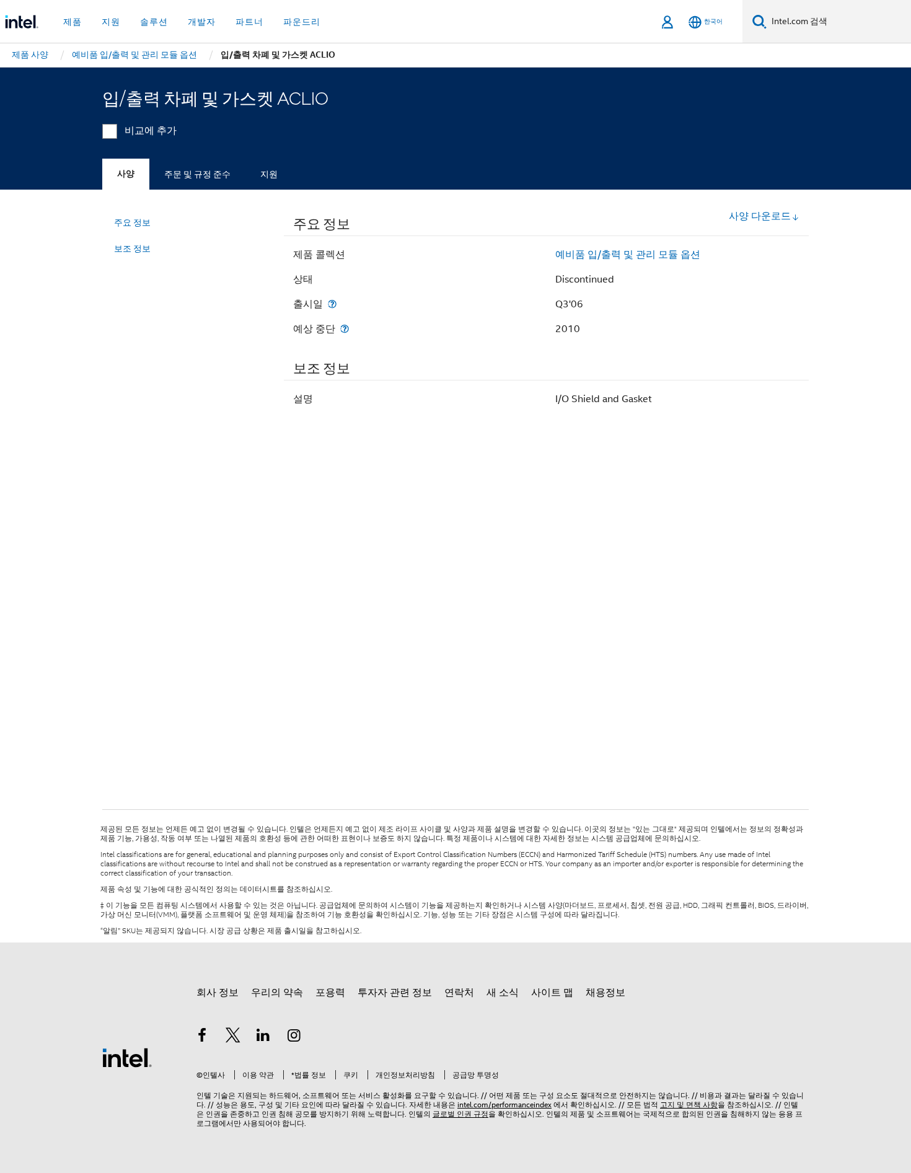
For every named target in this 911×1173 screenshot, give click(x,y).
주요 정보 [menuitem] (132, 222)
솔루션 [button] (154, 21)
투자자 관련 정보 (395, 992)
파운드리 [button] (301, 21)
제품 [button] (72, 21)
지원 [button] (111, 21)
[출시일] (332, 304)
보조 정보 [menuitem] (132, 248)
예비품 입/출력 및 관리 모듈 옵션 (627, 254)
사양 (125, 174)
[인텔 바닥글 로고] (127, 1057)
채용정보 (605, 992)
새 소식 (502, 992)
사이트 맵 (552, 992)
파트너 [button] (249, 21)
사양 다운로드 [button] (760, 216)
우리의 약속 (277, 992)
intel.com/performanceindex (504, 1104)
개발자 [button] (202, 21)
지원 (269, 174)
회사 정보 (217, 992)
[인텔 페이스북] (202, 1037)
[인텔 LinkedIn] (263, 1037)
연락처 (459, 992)
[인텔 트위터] (233, 1037)
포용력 (330, 992)
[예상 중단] (344, 328)
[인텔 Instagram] (294, 1037)
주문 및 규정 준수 (197, 174)
